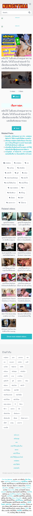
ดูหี (17, 173)
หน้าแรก (16, 435)
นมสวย (19, 381)
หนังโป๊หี (16, 390)
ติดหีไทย (28, 485)
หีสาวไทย (28, 479)
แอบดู (11, 423)
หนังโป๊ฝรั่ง (16, 464)
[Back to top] (29, 512)
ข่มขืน (21, 367)
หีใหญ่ (23, 193)
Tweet (17, 128)
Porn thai (4, 479)
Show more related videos (16, 336)
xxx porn (11, 362)
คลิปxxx (6, 371)
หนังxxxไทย (11, 490)
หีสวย (20, 404)
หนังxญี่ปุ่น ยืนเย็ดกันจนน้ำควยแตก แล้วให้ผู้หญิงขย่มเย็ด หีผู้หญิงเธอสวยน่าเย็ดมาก (18, 148)
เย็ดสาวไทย (15, 498)
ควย (12, 376)
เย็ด (19, 409)
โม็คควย (23, 203)
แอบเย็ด (6, 427)
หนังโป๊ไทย (24, 183)
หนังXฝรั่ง (16, 468)
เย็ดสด (13, 198)
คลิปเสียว (22, 168)
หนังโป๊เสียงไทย (11, 183)
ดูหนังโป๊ (6, 381)
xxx (27, 163)
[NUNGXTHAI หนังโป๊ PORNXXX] (14, 6)
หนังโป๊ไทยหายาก (16, 481)
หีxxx (6, 488)
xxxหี (26, 362)
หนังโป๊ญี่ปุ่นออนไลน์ (16, 457)
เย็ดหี (21, 198)
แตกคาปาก (11, 203)
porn (13, 357)
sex (28, 357)
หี (23, 188)
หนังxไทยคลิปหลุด (12, 178)
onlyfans (8, 163)
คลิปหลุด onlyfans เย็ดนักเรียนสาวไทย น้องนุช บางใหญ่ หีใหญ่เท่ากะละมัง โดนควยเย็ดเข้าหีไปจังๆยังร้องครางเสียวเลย (18, 142)
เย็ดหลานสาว (24, 418)
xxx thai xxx (17, 488)
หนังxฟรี (3, 492)
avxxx (16, 450)
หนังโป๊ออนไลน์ (8, 395)
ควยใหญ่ (20, 376)
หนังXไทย (8, 504)
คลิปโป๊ (9, 173)
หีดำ (20, 498)
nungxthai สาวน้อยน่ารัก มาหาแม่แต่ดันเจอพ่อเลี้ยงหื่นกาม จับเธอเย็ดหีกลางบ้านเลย (18, 153)
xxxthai (20, 362)
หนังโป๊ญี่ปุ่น (7, 390)
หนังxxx (6, 385)
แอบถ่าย (19, 423)
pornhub (22, 504)
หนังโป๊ (25, 178)
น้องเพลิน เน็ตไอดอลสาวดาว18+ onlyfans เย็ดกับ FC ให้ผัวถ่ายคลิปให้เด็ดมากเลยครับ (18, 137)
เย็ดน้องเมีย (7, 418)
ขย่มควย (13, 367)
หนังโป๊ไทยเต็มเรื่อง (16, 446)
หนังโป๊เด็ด (19, 395)
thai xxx (10, 479)
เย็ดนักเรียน (7, 413)
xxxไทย (11, 168)
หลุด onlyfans (13, 188)
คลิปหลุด (14, 371)
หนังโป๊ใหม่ (7, 399)
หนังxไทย (14, 385)
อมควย (12, 409)
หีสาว (5, 409)
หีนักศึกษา (12, 193)
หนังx (25, 173)
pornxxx (20, 357)
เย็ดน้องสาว (17, 413)
